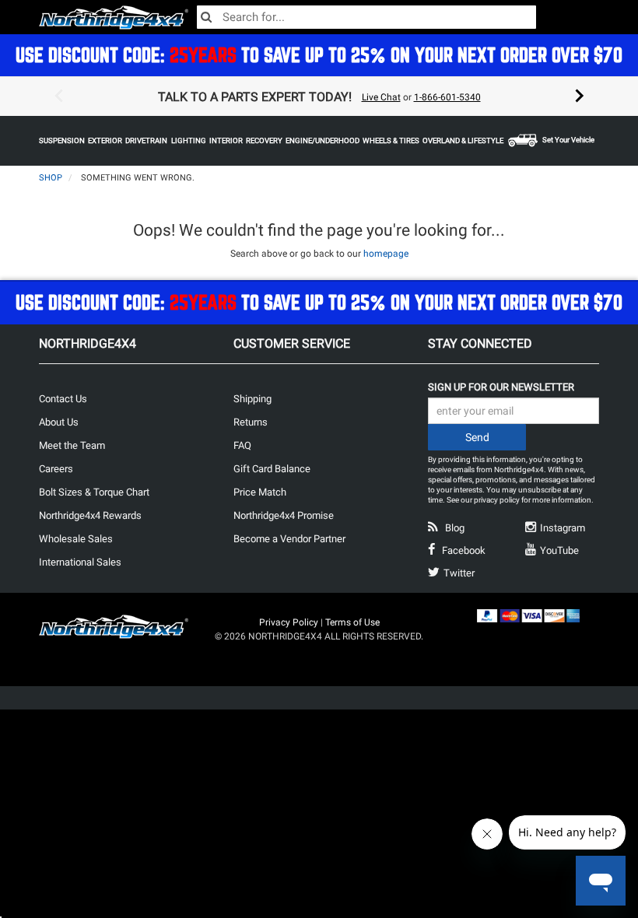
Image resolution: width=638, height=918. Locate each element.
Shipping (252, 399)
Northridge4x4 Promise (283, 515)
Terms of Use (352, 622)
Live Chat (381, 97)
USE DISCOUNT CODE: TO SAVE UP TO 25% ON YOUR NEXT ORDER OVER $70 (319, 55)
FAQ (242, 445)
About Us (59, 422)
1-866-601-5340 (447, 97)
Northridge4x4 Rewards (90, 515)
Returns (250, 422)
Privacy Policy (288, 622)
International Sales (80, 562)
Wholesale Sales (76, 539)
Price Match (259, 492)
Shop (50, 178)
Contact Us (63, 399)
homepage (385, 253)
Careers (56, 469)
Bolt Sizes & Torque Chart (94, 492)
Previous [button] (58, 96)
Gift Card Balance (271, 469)
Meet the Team (72, 445)
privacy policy (497, 500)
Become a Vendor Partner (289, 539)
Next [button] (579, 96)
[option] (319, 96)
